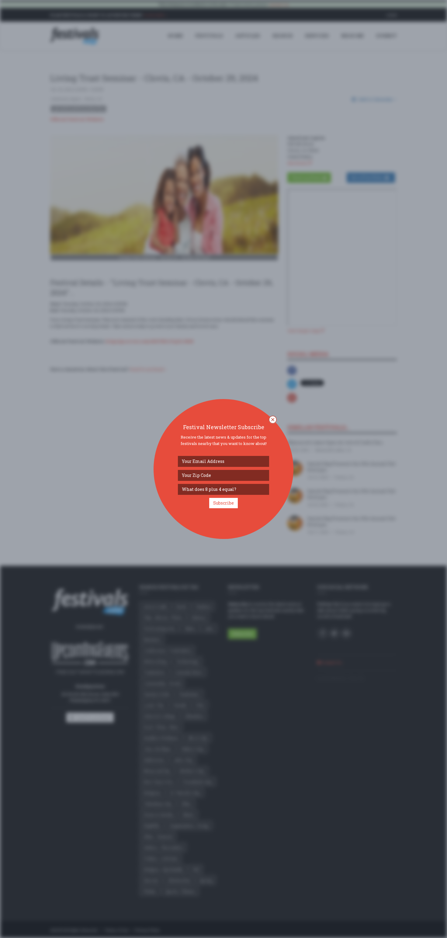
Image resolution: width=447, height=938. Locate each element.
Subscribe (223, 503)
